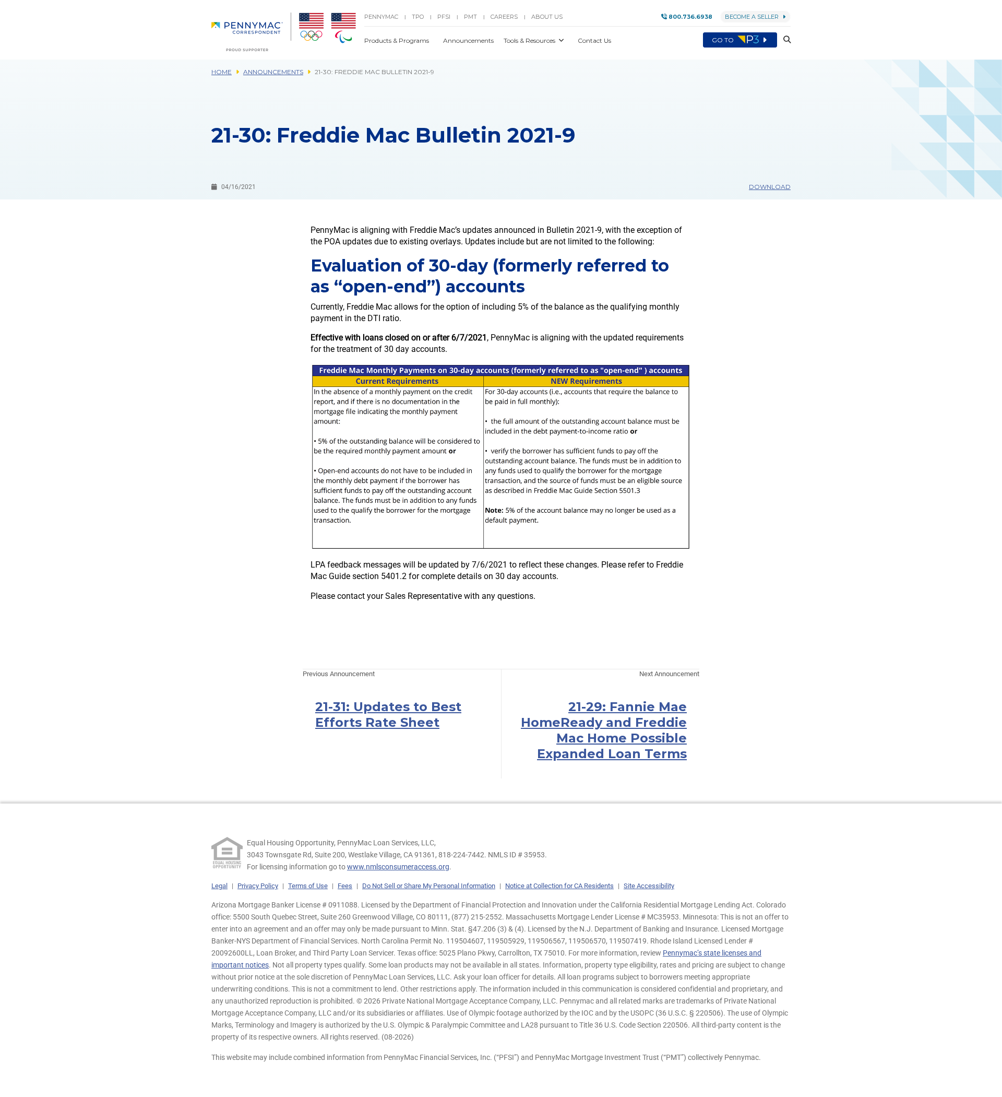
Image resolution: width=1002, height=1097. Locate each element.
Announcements (273, 72)
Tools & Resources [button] (530, 40)
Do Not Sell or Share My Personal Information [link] (428, 886)
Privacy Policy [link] (257, 886)
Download (770, 187)
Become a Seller (752, 16)
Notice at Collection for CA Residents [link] (559, 886)
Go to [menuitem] (723, 40)
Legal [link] (219, 886)
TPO (418, 16)
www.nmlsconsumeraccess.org (398, 867)
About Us (547, 16)
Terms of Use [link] (308, 886)
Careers (504, 16)
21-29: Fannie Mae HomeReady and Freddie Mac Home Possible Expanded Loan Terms (604, 730)
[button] (784, 40)
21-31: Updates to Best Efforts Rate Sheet (388, 714)
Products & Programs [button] (397, 40)
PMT (470, 16)
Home (221, 72)
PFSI (443, 16)
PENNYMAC (381, 16)
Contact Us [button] (594, 40)
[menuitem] (251, 32)
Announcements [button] (469, 40)
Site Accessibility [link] (649, 886)
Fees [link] (345, 886)
